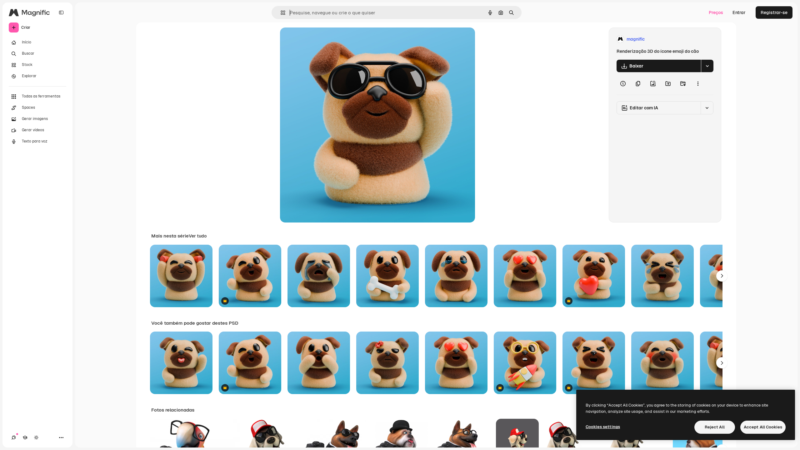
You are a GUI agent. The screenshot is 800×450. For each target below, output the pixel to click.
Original (320, 39)
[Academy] (25, 437)
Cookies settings (603, 426)
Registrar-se (774, 12)
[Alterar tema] (36, 437)
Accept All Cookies (763, 427)
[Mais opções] (698, 83)
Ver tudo (198, 236)
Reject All (715, 427)
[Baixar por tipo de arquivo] (707, 66)
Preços (716, 12)
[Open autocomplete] (280, 12)
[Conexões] (14, 437)
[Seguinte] (722, 276)
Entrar (739, 12)
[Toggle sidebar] (61, 13)
